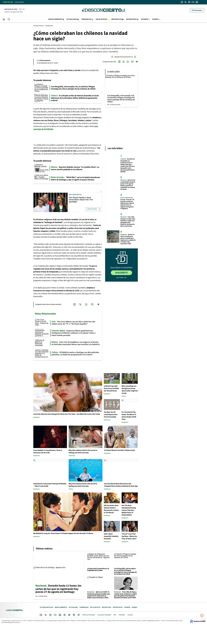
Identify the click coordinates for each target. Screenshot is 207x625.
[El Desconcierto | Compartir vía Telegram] (136, 61)
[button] (197, 10)
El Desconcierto (38, 26)
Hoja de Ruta (101, 19)
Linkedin (60, 615)
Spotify (65, 615)
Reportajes (116, 19)
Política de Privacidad (88, 615)
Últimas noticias (46, 607)
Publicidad (122, 615)
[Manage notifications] (202, 615)
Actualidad (72, 19)
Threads (74, 615)
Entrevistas (131, 19)
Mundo (155, 19)
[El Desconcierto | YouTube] (193, 2)
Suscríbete (121, 272)
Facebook (41, 615)
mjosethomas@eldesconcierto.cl (150, 620)
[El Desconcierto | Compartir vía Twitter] (123, 61)
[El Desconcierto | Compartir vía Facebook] (119, 61)
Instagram (50, 615)
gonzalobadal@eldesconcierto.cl (11, 622)
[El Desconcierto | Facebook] (182, 2)
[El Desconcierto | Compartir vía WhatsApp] (128, 61)
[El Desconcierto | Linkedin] (197, 2)
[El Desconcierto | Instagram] (189, 2)
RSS (115, 615)
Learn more (92, 209)
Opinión (144, 19)
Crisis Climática (19, 2)
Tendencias (86, 19)
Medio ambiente (55, 19)
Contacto (130, 615)
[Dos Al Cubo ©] (197, 622)
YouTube (55, 615)
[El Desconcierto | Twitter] (185, 2)
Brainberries (75, 194)
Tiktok (69, 615)
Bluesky (79, 615)
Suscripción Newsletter (104, 615)
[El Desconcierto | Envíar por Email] (132, 61)
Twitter (46, 615)
